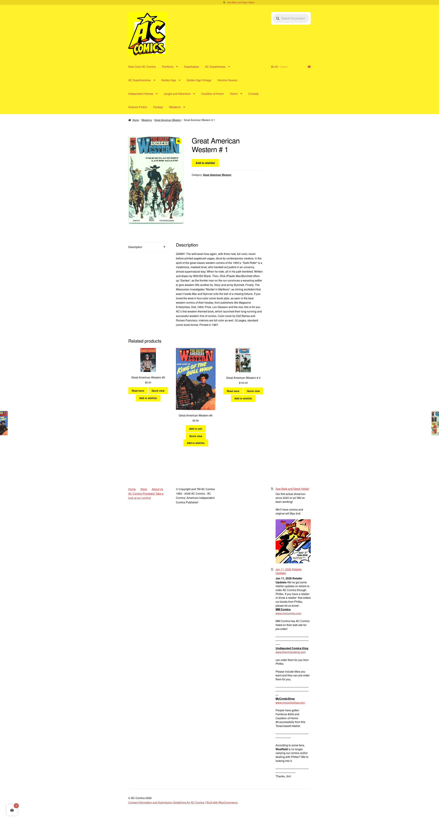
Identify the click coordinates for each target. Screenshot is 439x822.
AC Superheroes (215, 67)
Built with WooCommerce (222, 802)
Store (143, 489)
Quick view (158, 390)
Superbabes (191, 67)
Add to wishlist (205, 163)
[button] (178, 141)
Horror (234, 94)
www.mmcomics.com (288, 613)
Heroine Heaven (227, 80)
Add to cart (195, 428)
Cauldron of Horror (212, 94)
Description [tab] (135, 247)
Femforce (167, 67)
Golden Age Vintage (199, 80)
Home (135, 120)
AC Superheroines (139, 80)
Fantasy (158, 107)
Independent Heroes (140, 94)
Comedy (253, 94)
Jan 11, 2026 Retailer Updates (289, 571)
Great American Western (167, 120)
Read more (138, 390)
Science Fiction (137, 107)
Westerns (175, 107)
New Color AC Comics (142, 67)
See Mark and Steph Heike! (240, 2)
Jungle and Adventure (177, 94)
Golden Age (168, 80)
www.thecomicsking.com (291, 652)
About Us (157, 489)
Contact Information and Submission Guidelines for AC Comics (166, 802)
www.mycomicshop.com (290, 702)
